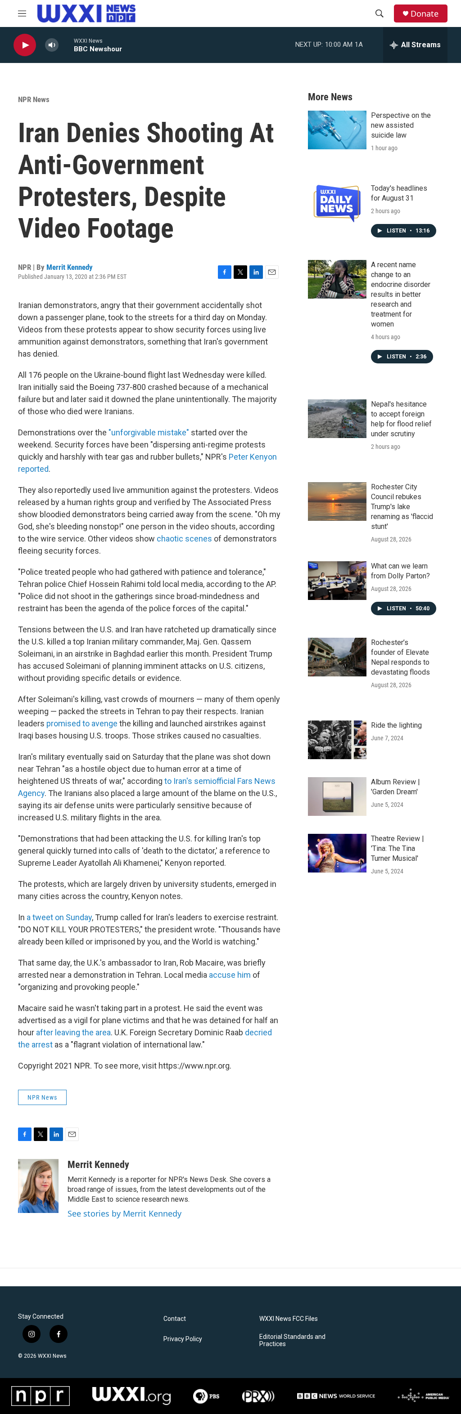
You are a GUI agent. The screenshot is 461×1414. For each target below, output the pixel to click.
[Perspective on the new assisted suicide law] (337, 130)
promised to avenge (82, 723)
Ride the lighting (396, 725)
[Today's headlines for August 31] (337, 202)
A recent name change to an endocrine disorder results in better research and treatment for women (400, 294)
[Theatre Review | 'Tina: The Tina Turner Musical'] (337, 853)
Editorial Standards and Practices (292, 1340)
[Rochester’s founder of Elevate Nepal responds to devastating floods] (337, 657)
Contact (174, 1319)
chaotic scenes (184, 538)
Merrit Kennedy (69, 267)
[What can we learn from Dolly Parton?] (337, 580)
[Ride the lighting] (337, 739)
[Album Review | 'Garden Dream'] (337, 796)
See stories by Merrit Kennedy (124, 1213)
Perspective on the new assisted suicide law (401, 125)
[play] (25, 45)
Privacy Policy (182, 1339)
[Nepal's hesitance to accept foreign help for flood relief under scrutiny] (337, 418)
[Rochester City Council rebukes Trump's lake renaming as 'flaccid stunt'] (337, 501)
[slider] (66, 44)
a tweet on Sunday (59, 917)
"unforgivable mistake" (148, 432)
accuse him (230, 975)
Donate (424, 13)
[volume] (51, 45)
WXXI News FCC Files (288, 1319)
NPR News (34, 99)
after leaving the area (73, 1032)
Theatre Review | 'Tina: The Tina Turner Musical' (397, 848)
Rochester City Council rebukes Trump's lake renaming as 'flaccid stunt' (402, 507)
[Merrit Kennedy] (38, 1186)
